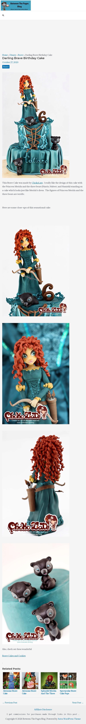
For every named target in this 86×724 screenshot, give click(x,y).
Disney (13, 55)
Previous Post (9, 702)
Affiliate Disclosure (43, 709)
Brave (20, 55)
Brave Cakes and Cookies (14, 656)
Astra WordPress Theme (69, 719)
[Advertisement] (43, 37)
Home (5, 55)
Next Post (78, 702)
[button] (3, 15)
